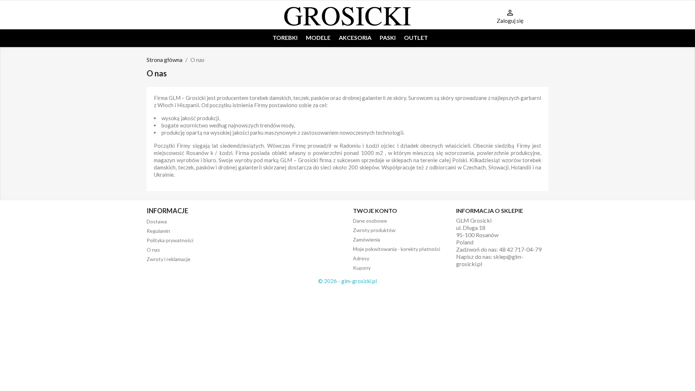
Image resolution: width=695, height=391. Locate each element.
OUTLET (416, 37)
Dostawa (157, 221)
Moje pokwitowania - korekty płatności (396, 249)
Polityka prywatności (170, 240)
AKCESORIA (355, 37)
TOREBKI (285, 37)
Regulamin (158, 231)
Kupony (362, 268)
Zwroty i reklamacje (168, 259)
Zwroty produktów (374, 230)
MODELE (318, 37)
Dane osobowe (370, 221)
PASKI (388, 37)
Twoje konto (375, 210)
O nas (153, 250)
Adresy (361, 258)
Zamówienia (366, 239)
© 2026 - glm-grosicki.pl (347, 281)
